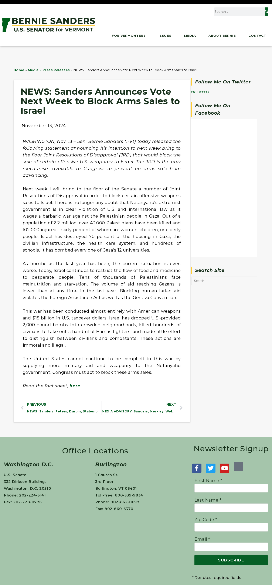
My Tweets (200, 91)
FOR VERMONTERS (129, 36)
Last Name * (208, 500)
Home (19, 70)
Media (190, 36)
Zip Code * (205, 519)
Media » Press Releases (49, 70)
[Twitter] (210, 468)
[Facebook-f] (197, 468)
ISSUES (165, 36)
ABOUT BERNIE (222, 36)
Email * (202, 539)
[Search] (266, 11)
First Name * (208, 480)
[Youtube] (224, 468)
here (74, 385)
